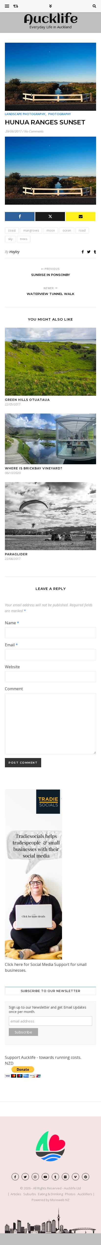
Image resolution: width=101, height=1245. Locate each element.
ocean (67, 230)
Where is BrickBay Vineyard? (33, 468)
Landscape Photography (25, 114)
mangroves (31, 230)
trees (23, 239)
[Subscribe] (80, 216)
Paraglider (16, 554)
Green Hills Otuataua (27, 400)
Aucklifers (84, 1194)
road (82, 230)
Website (12, 666)
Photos (70, 1194)
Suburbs (29, 1194)
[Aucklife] (50, 1146)
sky (10, 239)
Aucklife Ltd (72, 1188)
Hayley (14, 251)
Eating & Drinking (50, 1194)
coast (12, 230)
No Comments (34, 131)
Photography (59, 114)
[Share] (20, 216)
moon (51, 230)
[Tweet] (50, 216)
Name (12, 623)
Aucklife (50, 19)
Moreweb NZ (59, 1200)
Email (11, 645)
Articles (16, 1194)
